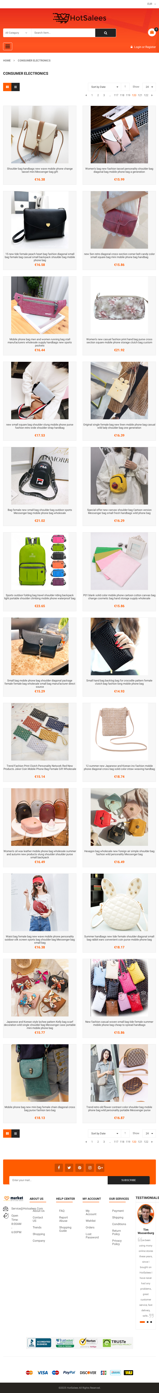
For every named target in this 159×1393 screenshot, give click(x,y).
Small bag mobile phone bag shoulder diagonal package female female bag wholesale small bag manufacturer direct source (40, 683)
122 (146, 95)
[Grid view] (7, 87)
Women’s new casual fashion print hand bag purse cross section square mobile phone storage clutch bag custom (119, 341)
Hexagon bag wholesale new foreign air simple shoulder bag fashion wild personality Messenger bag (119, 853)
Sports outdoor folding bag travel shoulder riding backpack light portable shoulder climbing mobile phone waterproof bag (39, 597)
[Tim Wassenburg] (146, 1214)
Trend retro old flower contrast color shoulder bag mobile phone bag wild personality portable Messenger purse (119, 1109)
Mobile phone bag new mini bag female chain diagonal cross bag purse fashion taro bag (40, 1109)
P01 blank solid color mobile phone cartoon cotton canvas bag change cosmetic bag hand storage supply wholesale (119, 597)
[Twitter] (69, 1168)
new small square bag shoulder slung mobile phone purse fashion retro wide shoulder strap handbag (39, 426)
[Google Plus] (100, 1168)
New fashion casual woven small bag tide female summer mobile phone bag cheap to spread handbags (119, 1023)
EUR (149, 3)
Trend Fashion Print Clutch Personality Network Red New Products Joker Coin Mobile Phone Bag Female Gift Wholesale (40, 767)
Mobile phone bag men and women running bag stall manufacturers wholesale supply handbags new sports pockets (40, 342)
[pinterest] (79, 1168)
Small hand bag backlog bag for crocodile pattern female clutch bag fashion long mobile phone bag (119, 682)
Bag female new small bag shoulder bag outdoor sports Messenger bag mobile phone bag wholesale (40, 511)
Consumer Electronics (34, 60)
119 (128, 95)
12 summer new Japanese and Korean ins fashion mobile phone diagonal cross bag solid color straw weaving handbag (119, 767)
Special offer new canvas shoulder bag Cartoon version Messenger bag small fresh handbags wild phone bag (119, 511)
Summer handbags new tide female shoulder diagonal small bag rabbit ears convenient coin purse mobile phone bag (119, 938)
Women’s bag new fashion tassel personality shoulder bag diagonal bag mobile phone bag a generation (119, 170)
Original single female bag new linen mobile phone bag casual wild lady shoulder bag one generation (119, 426)
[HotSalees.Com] (79, 18)
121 (140, 95)
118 (122, 95)
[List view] (15, 87)
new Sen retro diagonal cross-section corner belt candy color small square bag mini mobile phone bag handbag (119, 255)
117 (116, 95)
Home (7, 60)
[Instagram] (90, 1168)
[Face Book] (59, 1168)
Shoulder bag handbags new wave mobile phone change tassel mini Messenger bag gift (40, 170)
